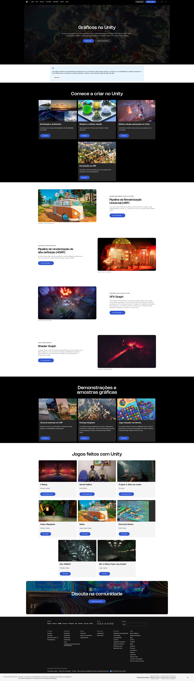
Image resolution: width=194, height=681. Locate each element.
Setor (37, 1)
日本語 (59, 623)
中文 (76, 623)
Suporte (62, 1)
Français (64, 623)
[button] (140, 2)
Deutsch (54, 623)
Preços (67, 1)
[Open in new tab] (57, 637)
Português (71, 623)
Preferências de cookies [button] (119, 671)
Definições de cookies (143, 677)
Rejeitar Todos (155, 677)
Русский (86, 623)
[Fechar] (188, 677)
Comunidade (48, 1)
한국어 (91, 623)
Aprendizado (55, 1)
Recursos (42, 1)
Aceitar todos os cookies (168, 677)
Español (80, 623)
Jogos (32, 1)
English (49, 623)
